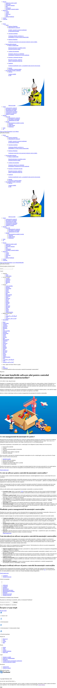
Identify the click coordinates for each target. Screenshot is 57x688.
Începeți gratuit (3, 610)
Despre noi (5, 10)
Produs (4, 23)
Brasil (7, 274)
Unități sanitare (11, 125)
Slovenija (8, 307)
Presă (7, 15)
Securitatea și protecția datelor (12, 9)
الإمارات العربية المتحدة (11, 318)
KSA (7, 314)
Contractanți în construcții (11, 108)
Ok (1, 687)
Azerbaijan (8, 279)
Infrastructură (6, 588)
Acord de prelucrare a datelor (9, 662)
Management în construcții (17, 29)
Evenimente (8, 8)
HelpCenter (8, 4)
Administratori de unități (11, 110)
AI (3, 129)
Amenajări (10, 124)
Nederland (8, 296)
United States (8, 276)
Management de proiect (8, 590)
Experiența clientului (10, 5)
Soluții (7, 25)
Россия (7, 299)
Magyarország (9, 294)
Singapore (8, 282)
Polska (7, 300)
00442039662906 (20, 262)
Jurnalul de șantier (7, 459)
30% (22, 491)
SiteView (12, 88)
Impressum (5, 659)
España (7, 289)
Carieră (7, 13)
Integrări (10, 68)
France (7, 291)
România (8, 302)
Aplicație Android (7, 668)
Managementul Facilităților (9, 591)
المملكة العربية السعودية (11, 316)
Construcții (5, 368)
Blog (7, 6)
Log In (14, 131)
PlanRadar (5, 592)
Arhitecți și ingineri (10, 114)
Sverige (7, 309)
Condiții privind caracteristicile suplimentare (12, 660)
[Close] (15, 681)
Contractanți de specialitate (11, 111)
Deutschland (8, 288)
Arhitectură (5, 585)
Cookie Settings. (41, 684)
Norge (7, 297)
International (5, 319)
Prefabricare (11, 126)
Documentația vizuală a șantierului (13, 70)
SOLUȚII (8, 116)
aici (45, 569)
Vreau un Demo (3, 131)
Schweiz (7, 303)
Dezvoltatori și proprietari (11, 109)
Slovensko (8, 305)
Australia (8, 278)
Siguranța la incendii (7, 593)
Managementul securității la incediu (16, 123)
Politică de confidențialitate (9, 658)
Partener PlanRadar (10, 16)
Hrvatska (8, 292)
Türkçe (7, 310)
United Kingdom (9, 312)
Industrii (4, 115)
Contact (7, 11)
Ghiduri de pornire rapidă (11, 3)
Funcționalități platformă (11, 44)
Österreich (8, 298)
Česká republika (9, 286)
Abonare (15, 602)
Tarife (4, 128)
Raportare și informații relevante (15, 59)
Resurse (4, 1)
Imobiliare (5, 587)
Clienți (4, 106)
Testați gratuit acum (4, 470)
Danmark (8, 287)
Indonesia (8, 281)
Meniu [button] (17, 131)
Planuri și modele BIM (17, 47)
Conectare (5, 19)
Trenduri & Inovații (7, 576)
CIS (6, 283)
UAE (7, 317)
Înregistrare (9, 131)
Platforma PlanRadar (12, 26)
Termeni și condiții (7, 657)
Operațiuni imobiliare (18, 35)
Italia (7, 293)
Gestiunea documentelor (18, 53)
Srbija (7, 304)
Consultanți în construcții (11, 113)
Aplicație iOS (6, 666)
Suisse (7, 308)
